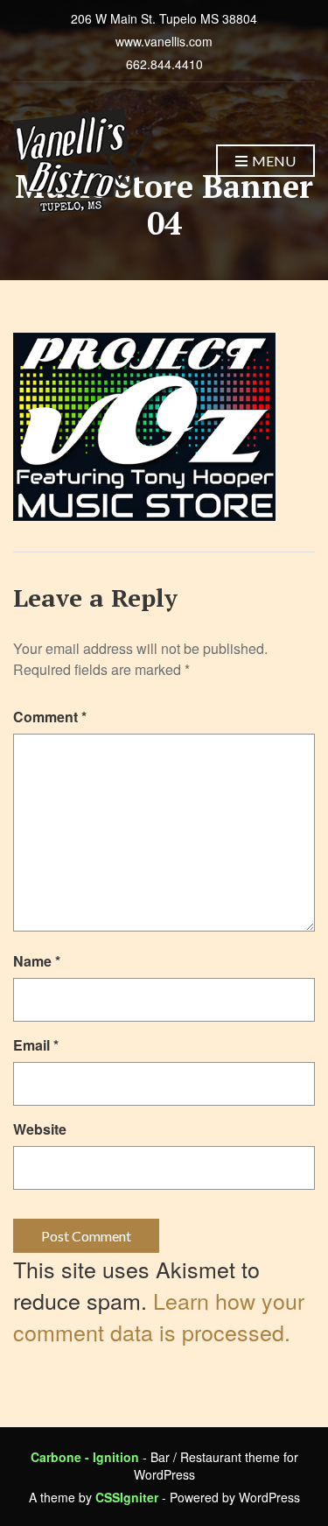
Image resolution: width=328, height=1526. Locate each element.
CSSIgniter (126, 1497)
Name (36, 961)
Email (36, 1045)
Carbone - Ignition (85, 1457)
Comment (50, 717)
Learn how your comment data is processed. (158, 1315)
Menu (272, 160)
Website (39, 1129)
